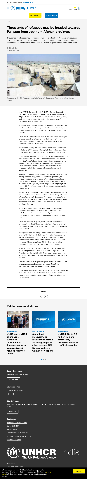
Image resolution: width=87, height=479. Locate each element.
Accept (78, 471)
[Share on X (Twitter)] (40, 296)
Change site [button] (27, 2)
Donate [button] (75, 9)
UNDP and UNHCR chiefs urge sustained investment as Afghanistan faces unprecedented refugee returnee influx (17, 343)
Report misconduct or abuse (17, 433)
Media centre (12, 429)
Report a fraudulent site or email (19, 436)
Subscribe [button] (12, 411)
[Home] (18, 8)
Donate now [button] (13, 379)
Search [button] (70, 9)
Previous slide (9, 319)
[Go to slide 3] (46, 360)
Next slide (78, 319)
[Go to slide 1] (42, 360)
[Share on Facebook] (46, 296)
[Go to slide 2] (44, 360)
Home (9, 21)
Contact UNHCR (13, 426)
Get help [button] (52, 15)
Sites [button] (79, 9)
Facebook (8, 394)
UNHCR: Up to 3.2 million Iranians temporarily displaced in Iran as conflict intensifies (68, 339)
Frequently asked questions (17, 422)
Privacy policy (11, 464)
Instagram (13, 394)
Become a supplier (14, 439)
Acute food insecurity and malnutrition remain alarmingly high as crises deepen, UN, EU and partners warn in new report (42, 342)
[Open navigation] (8, 8)
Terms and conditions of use (15, 466)
